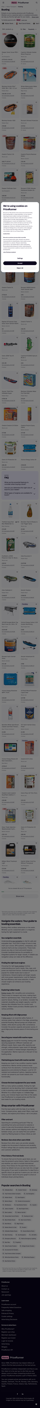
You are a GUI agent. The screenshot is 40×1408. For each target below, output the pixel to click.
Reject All (20, 268)
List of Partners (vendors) (9, 252)
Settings (20, 258)
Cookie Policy (6, 233)
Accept (20, 263)
